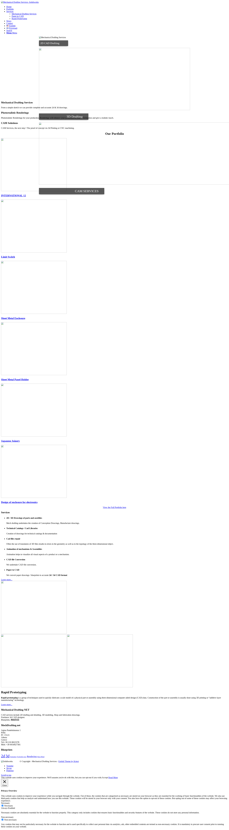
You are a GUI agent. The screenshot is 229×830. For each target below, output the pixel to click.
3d (8, 756)
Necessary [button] (5, 803)
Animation (13, 756)
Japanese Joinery (10, 441)
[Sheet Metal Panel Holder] (34, 374)
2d (3, 756)
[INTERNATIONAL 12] (34, 190)
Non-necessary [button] (7, 817)
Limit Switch (8, 256)
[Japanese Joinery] (34, 436)
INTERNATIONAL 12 (13, 195)
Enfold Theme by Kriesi (68, 761)
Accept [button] (105, 777)
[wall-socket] (34, 633)
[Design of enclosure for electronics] (34, 497)
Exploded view (21, 756)
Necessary (8, 806)
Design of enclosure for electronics (19, 502)
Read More (113, 777)
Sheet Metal (40, 756)
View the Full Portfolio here (114, 507)
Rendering (32, 756)
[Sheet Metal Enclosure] (34, 313)
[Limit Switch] (34, 252)
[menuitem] (117, 7)
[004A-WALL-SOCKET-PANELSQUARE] (100, 686)
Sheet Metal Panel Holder (15, 379)
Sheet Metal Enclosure (13, 318)
